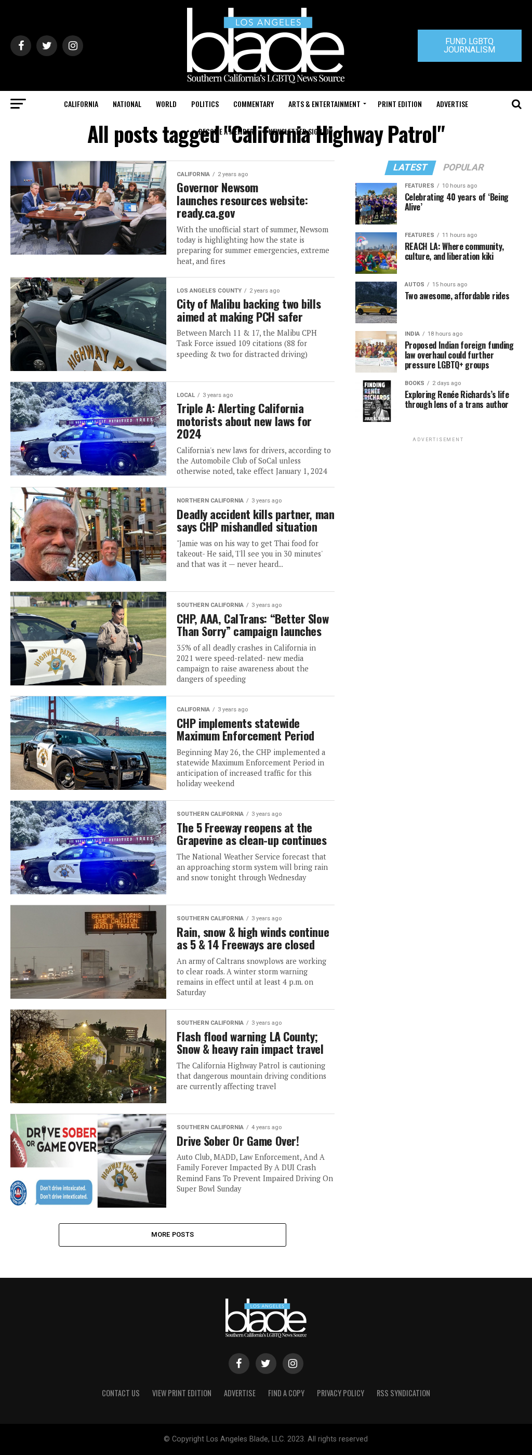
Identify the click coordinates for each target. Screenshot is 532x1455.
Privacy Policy (340, 1392)
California (81, 103)
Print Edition (400, 103)
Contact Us (121, 1392)
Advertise (452, 103)
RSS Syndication (403, 1392)
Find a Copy (286, 1392)
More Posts (172, 1234)
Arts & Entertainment (324, 103)
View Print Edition (181, 1392)
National (127, 103)
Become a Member (226, 131)
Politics (205, 103)
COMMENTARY (253, 103)
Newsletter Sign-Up (301, 131)
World (166, 103)
